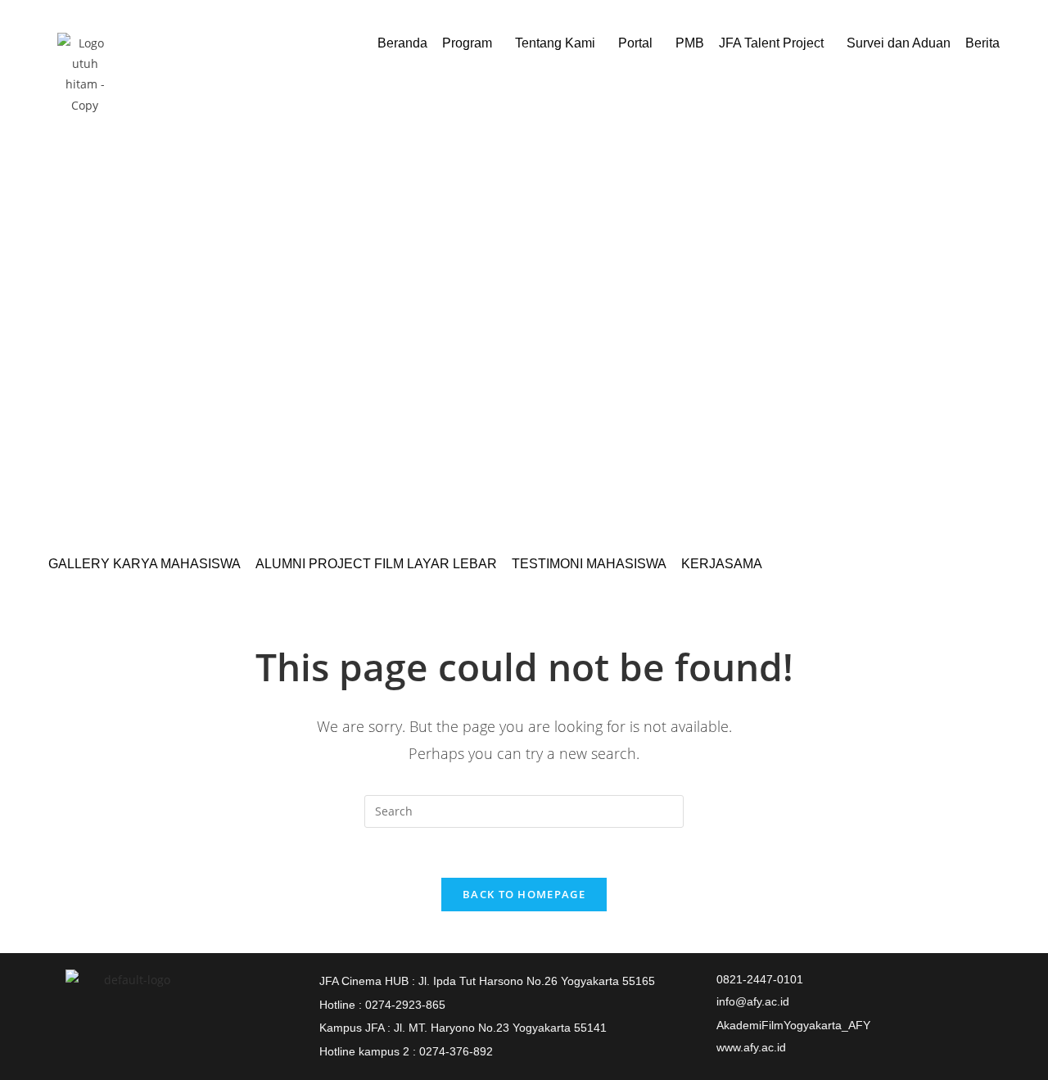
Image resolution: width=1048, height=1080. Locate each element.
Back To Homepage (524, 894)
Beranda (402, 43)
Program (467, 43)
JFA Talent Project (771, 43)
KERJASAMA (721, 564)
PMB (689, 43)
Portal (635, 43)
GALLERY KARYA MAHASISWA (144, 564)
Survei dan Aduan (899, 43)
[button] (471, 43)
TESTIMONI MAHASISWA (589, 564)
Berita (982, 43)
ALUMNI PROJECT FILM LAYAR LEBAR (376, 564)
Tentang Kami (555, 43)
